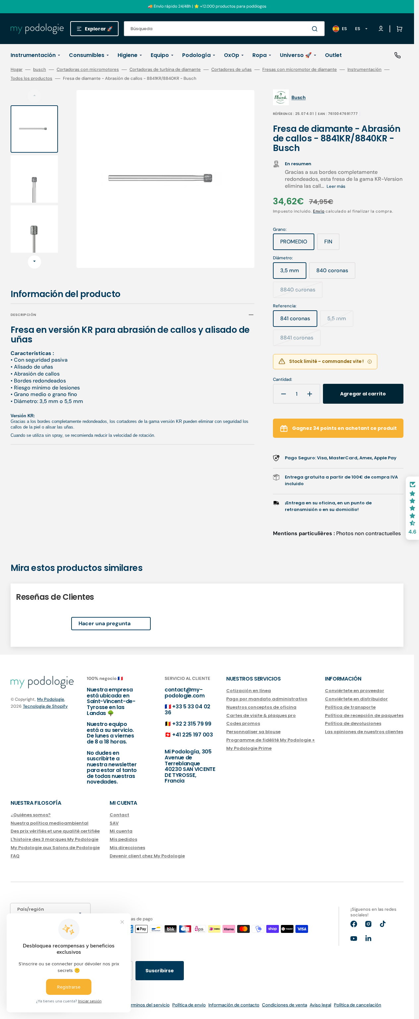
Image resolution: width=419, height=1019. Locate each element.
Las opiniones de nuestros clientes (364, 732)
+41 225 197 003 (192, 735)
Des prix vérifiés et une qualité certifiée (55, 831)
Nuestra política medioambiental (49, 823)
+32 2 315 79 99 (191, 724)
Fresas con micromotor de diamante (299, 69)
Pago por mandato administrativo (266, 699)
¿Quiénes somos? (31, 815)
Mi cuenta (121, 831)
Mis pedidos (123, 839)
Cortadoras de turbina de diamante (165, 69)
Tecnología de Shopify (45, 706)
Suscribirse (159, 970)
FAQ (15, 856)
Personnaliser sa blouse (253, 732)
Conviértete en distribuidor (356, 699)
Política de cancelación (357, 1005)
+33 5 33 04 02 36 (187, 709)
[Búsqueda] (316, 29)
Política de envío (189, 1005)
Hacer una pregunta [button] (105, 623)
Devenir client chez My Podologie (147, 856)
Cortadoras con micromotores (88, 69)
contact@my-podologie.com (185, 692)
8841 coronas (300, 340)
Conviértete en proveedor (354, 691)
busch (39, 69)
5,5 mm (340, 321)
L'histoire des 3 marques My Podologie (54, 839)
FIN (332, 244)
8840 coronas (301, 292)
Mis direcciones (127, 847)
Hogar (17, 69)
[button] (398, 29)
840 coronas (335, 273)
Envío (319, 211)
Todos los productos (31, 78)
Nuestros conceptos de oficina (261, 707)
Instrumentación (364, 69)
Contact (119, 815)
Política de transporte (350, 707)
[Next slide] (34, 262)
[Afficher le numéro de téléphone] (397, 55)
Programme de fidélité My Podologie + (270, 740)
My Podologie (50, 699)
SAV (114, 823)
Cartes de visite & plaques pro (261, 715)
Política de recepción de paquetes (364, 715)
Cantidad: (282, 379)
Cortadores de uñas (231, 69)
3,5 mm (293, 273)
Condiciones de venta (284, 1005)
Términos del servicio (148, 1005)
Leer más (336, 186)
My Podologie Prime (249, 748)
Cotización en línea (248, 691)
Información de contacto (233, 1005)
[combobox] (224, 28)
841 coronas (298, 321)
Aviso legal (320, 1005)
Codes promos (243, 723)
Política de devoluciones (353, 723)
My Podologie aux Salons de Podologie (55, 847)
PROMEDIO (297, 244)
